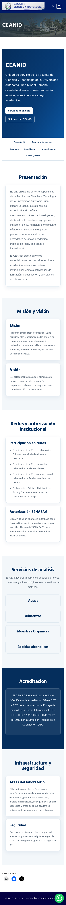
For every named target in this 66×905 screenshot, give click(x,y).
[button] (59, 898)
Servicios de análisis (19, 110)
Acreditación (30, 149)
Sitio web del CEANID (20, 119)
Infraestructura (48, 149)
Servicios (14, 149)
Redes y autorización (42, 142)
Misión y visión (33, 156)
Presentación (20, 142)
